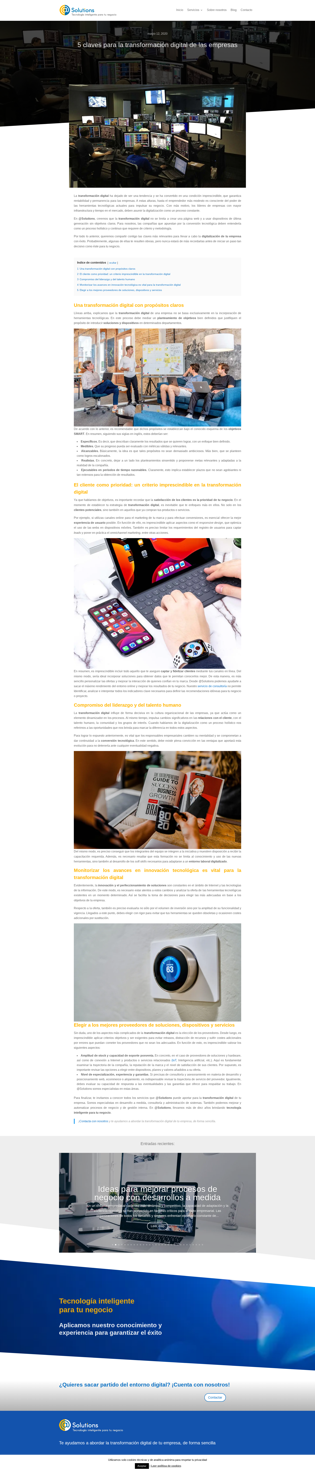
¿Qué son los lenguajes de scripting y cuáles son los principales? (157, 1193)
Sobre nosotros (217, 10)
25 (187, 1244)
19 (168, 1244)
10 (140, 1244)
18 (165, 1244)
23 (180, 1244)
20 (171, 1244)
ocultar (112, 262)
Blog (234, 10)
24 (183, 1244)
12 (146, 1244)
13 (149, 1244)
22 (177, 1244)
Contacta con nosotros (93, 1121)
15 (156, 1244)
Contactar (215, 1397)
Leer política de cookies (166, 1465)
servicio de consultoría (212, 686)
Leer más (157, 1226)
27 (193, 1244)
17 (162, 1244)
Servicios (193, 10)
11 (143, 1244)
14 (152, 1244)
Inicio (179, 10)
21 (174, 1244)
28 (196, 1244)
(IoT (174, 1060)
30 (202, 1244)
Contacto (246, 10)
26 (190, 1244)
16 (159, 1244)
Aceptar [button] (141, 1465)
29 (199, 1244)
